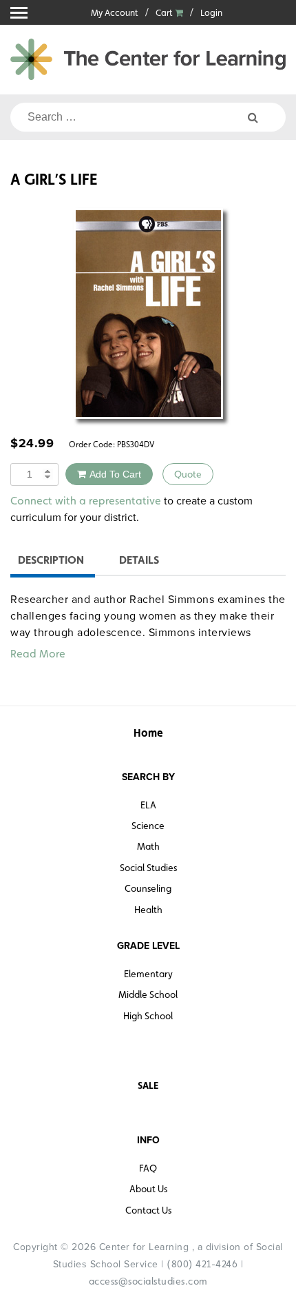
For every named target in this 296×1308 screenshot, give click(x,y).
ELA (148, 804)
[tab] (51, 562)
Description (51, 559)
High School (148, 1015)
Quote (188, 474)
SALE (148, 1085)
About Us (148, 1188)
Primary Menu (19, 13)
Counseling (148, 888)
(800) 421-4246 (202, 1263)
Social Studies (148, 867)
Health (148, 909)
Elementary (148, 973)
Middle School (148, 994)
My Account (114, 13)
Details (139, 559)
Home (148, 732)
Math (148, 846)
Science (148, 825)
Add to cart (115, 474)
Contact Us (148, 1210)
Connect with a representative (85, 500)
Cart (165, 13)
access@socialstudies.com (148, 1281)
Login (211, 13)
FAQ (148, 1168)
